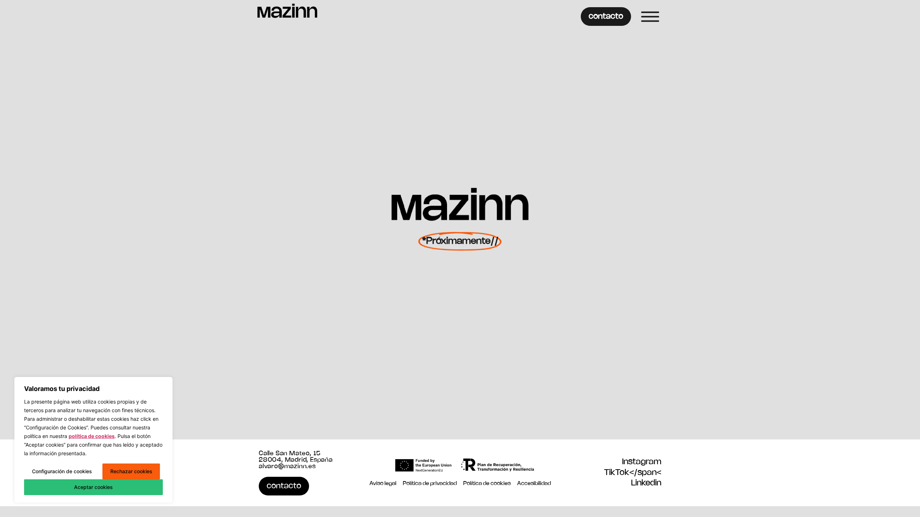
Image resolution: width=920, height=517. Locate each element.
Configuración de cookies (62, 471)
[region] (93, 440)
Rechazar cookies (131, 471)
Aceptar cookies (93, 487)
